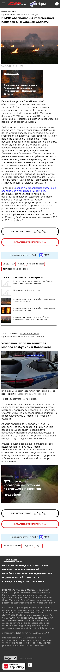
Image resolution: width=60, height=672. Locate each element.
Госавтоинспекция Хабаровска (30, 394)
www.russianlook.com (12, 66)
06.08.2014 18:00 (9, 11)
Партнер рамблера (26, 658)
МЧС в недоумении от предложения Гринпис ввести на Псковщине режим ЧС (33, 282)
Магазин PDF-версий (27, 569)
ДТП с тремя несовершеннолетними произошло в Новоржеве (23, 485)
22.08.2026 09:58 (9, 333)
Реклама (7, 569)
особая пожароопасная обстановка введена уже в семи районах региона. (28, 189)
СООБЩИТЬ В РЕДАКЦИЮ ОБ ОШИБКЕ (23, 581)
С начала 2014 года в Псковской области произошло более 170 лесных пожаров (31, 318)
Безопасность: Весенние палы (26, 290)
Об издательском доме (16, 565)
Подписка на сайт (13, 577)
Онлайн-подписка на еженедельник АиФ (27, 573)
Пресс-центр (40, 565)
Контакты (33, 577)
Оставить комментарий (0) (30, 242)
